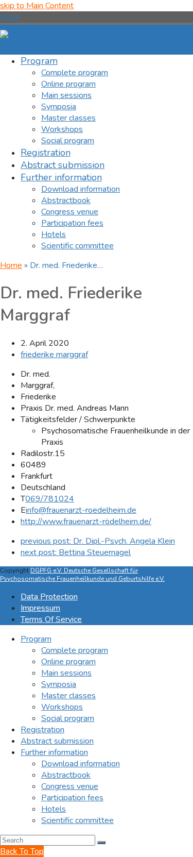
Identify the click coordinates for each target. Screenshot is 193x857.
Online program (68, 661)
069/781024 (49, 499)
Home (11, 265)
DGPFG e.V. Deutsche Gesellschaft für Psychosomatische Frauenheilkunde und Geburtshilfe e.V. (82, 574)
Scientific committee (77, 820)
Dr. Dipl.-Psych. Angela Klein (98, 541)
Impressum (40, 608)
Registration (42, 729)
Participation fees (72, 797)
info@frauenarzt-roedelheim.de (81, 510)
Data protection (49, 596)
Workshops (62, 707)
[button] (10, 17)
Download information (80, 763)
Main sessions (66, 673)
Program (36, 639)
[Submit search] (101, 842)
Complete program (74, 650)
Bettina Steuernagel (76, 552)
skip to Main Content (37, 5)
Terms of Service (51, 619)
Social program (67, 718)
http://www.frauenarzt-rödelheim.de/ (86, 521)
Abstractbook (66, 775)
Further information (54, 752)
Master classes (68, 695)
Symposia (58, 684)
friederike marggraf (54, 354)
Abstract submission (57, 741)
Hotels (53, 809)
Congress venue (69, 786)
